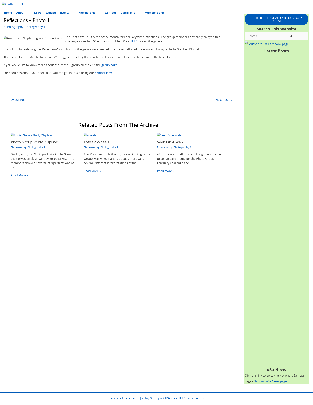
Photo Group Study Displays (34, 142)
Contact (110, 12)
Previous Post (15, 100)
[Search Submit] (291, 36)
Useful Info (127, 12)
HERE (133, 41)
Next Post (224, 100)
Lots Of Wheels (96, 142)
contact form (104, 73)
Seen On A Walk (170, 142)
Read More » (19, 175)
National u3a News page (270, 381)
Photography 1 (35, 27)
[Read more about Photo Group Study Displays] (31, 135)
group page (109, 65)
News (37, 12)
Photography (14, 27)
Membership (87, 12)
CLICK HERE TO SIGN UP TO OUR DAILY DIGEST (277, 19)
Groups (51, 12)
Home (8, 12)
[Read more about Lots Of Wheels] (90, 135)
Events (64, 12)
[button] (23, 13)
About (20, 12)
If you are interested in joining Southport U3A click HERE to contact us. (157, 398)
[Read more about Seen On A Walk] (169, 135)
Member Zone (154, 12)
